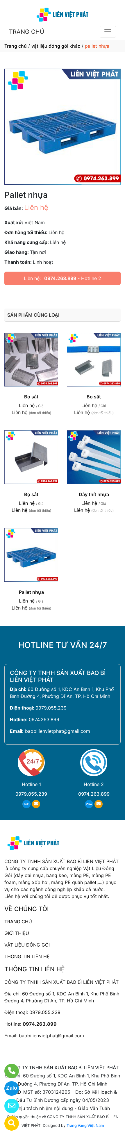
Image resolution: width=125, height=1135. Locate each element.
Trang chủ (15, 46)
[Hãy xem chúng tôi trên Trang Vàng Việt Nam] (8, 1123)
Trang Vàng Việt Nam (85, 1125)
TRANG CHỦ (26, 31)
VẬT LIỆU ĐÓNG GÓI (27, 945)
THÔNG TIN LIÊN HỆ (27, 956)
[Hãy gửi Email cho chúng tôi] (8, 1106)
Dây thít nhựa (94, 494)
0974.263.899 (60, 278)
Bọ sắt (31, 397)
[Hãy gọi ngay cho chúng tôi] (8, 1071)
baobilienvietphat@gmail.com (57, 731)
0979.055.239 (51, 708)
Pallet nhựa (31, 592)
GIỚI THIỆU (16, 933)
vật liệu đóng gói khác (55, 46)
